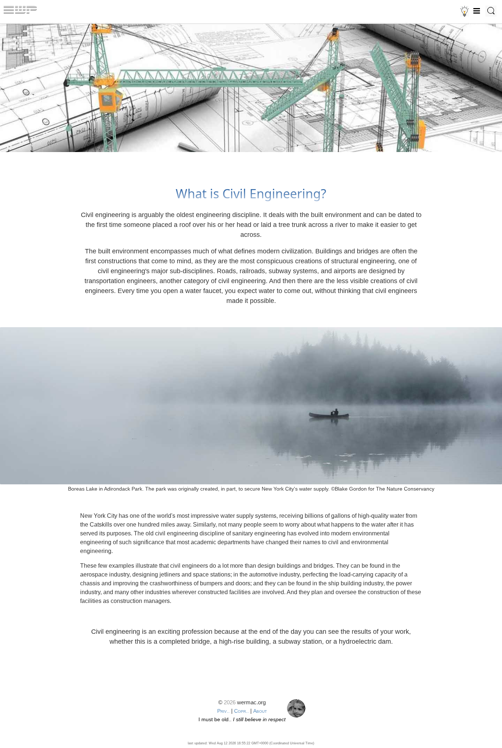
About (260, 711)
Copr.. (241, 711)
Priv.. (223, 711)
